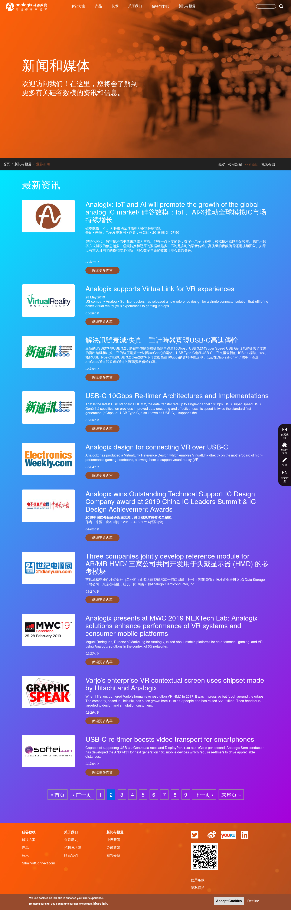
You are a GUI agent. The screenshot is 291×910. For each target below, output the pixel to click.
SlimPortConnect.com (38, 863)
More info (100, 903)
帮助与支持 (284, 451)
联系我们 (284, 436)
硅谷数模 (29, 831)
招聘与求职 (160, 6)
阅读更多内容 (102, 270)
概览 (221, 164)
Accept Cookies (229, 901)
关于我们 (135, 5)
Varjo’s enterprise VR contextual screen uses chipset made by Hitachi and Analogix (174, 683)
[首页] (26, 7)
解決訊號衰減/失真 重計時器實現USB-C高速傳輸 (161, 339)
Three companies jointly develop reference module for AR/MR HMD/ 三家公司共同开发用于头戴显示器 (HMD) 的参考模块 (177, 563)
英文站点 (284, 476)
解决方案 (78, 5)
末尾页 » (231, 794)
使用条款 (198, 879)
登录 (284, 464)
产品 (98, 5)
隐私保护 (198, 887)
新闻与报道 (187, 5)
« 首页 (57, 794)
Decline (253, 901)
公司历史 (71, 839)
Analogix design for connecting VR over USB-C (156, 446)
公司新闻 (235, 164)
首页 (6, 163)
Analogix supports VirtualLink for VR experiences (159, 288)
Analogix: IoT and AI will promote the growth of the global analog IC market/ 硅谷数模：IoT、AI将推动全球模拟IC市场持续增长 (175, 211)
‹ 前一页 (82, 794)
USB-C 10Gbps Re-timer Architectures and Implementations (177, 395)
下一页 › (204, 794)
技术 (115, 5)
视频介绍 (268, 164)
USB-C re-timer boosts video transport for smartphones (169, 739)
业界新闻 (251, 164)
